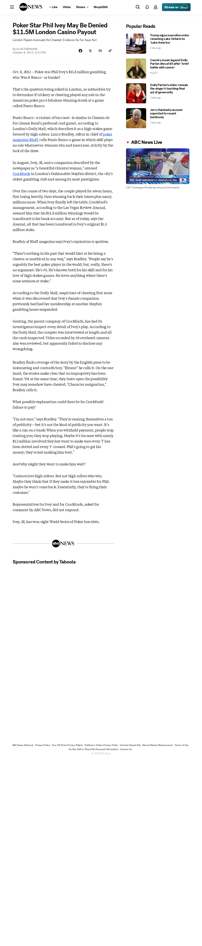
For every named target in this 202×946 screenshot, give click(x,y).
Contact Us (126, 749)
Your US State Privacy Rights (67, 745)
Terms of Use (181, 745)
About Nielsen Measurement (157, 745)
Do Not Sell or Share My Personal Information (93, 749)
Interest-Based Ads (130, 745)
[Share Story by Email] (100, 50)
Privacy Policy (42, 745)
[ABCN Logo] (30, 6)
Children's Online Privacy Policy (101, 745)
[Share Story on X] (90, 50)
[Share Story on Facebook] (80, 50)
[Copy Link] (110, 50)
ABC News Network (23, 745)
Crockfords (21, 173)
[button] (12, 7)
